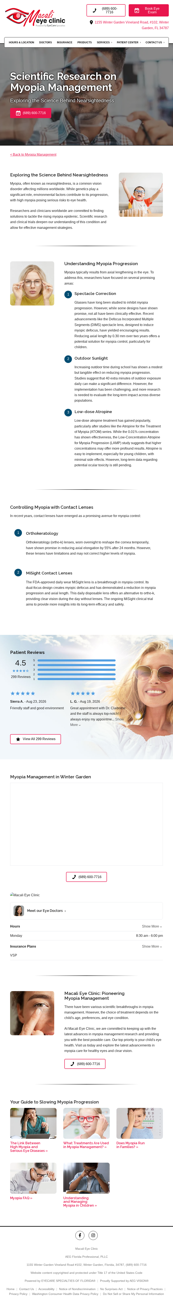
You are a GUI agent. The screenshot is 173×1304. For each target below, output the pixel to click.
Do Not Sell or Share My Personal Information (133, 1294)
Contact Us (154, 42)
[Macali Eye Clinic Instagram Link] (93, 1235)
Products (84, 42)
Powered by (60, 1280)
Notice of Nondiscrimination (77, 1289)
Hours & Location (21, 42)
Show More (150, 926)
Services (103, 42)
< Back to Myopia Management (33, 154)
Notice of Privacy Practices (145, 1289)
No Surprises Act (111, 1289)
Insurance (64, 42)
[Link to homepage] (45, 17)
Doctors (45, 42)
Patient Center (127, 42)
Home (11, 1289)
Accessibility (46, 1289)
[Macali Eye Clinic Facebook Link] (79, 1235)
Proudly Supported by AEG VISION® (124, 1280)
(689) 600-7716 (136, 1264)
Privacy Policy (18, 1294)
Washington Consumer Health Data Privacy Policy (65, 1294)
